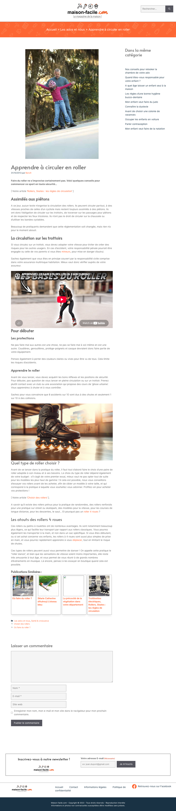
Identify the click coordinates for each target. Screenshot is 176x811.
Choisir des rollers (37, 497)
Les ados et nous (72, 29)
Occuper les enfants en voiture (142, 119)
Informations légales (95, 787)
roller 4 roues (91, 511)
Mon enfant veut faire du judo (141, 102)
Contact (73, 787)
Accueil (51, 29)
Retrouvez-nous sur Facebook (154, 786)
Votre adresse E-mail (98, 758)
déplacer (77, 540)
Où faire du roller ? (22, 627)
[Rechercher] (169, 8)
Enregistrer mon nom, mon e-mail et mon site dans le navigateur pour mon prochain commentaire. (60, 712)
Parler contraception (136, 124)
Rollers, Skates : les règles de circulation (49, 191)
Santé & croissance (40, 621)
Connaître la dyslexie (136, 106)
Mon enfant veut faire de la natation (145, 128)
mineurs (66, 251)
